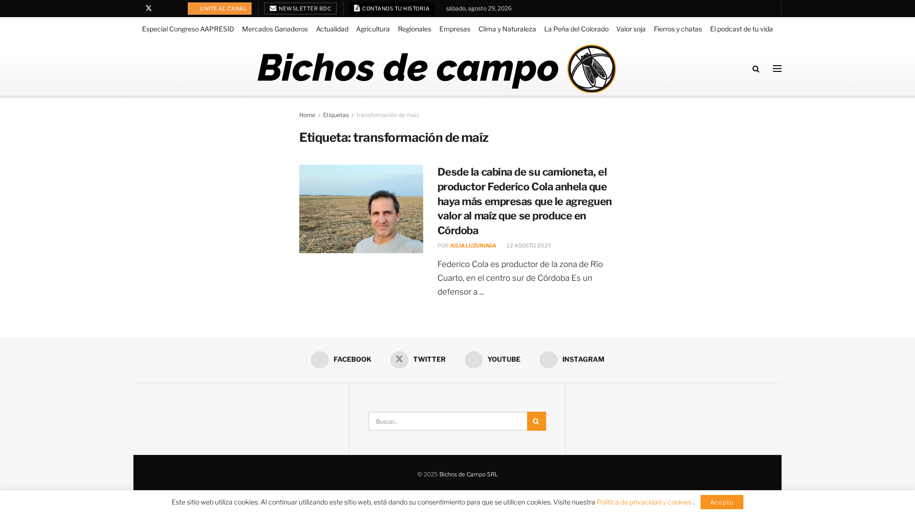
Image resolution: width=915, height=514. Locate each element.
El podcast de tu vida (741, 29)
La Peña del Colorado (576, 29)
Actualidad (332, 29)
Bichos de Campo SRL (468, 474)
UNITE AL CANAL (223, 8)
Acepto (722, 502)
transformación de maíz (387, 115)
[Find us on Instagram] (173, 8)
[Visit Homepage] (436, 68)
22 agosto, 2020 (528, 245)
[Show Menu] (777, 68)
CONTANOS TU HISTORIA (395, 8)
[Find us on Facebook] (136, 8)
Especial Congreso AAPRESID (188, 29)
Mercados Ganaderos (275, 29)
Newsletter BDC (305, 8)
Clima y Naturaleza (507, 29)
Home (307, 115)
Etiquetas (336, 115)
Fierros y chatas (678, 29)
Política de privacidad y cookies (645, 502)
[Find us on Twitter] (148, 8)
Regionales (414, 29)
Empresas (454, 29)
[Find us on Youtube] (161, 8)
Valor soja (631, 29)
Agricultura (373, 29)
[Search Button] (756, 68)
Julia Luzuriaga (473, 245)
